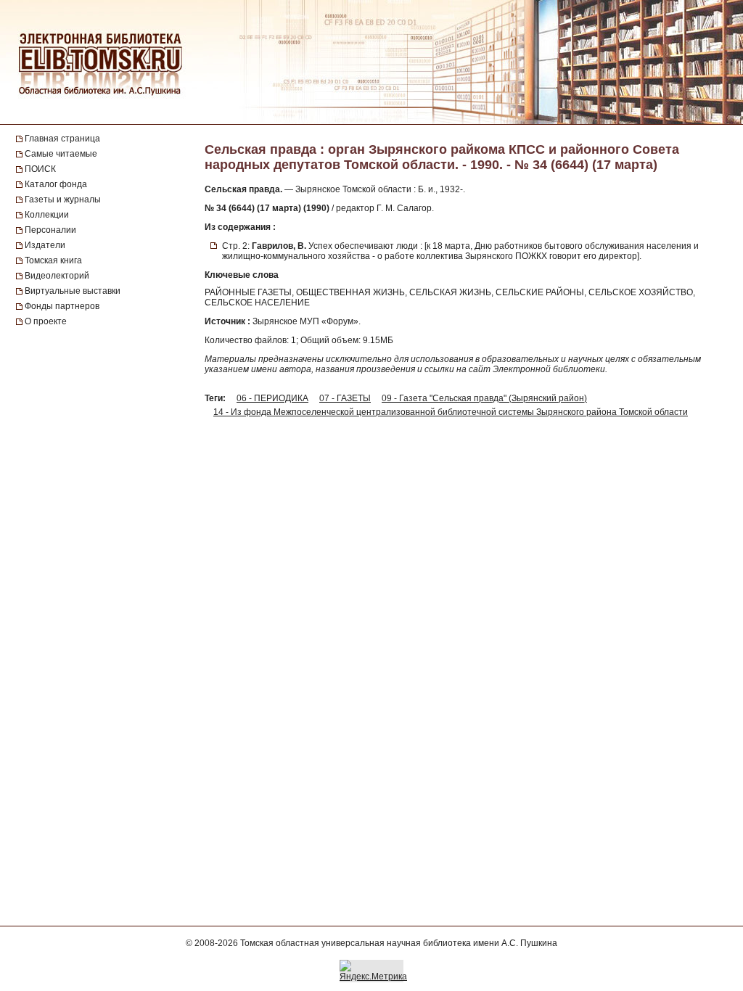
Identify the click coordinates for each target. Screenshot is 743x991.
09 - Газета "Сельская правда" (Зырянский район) (484, 398)
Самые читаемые (61, 154)
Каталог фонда (56, 184)
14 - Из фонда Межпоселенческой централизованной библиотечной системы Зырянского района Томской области (450, 412)
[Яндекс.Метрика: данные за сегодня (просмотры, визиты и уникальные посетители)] (373, 971)
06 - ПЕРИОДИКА (272, 398)
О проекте (46, 321)
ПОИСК (40, 169)
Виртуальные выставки (72, 291)
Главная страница (62, 138)
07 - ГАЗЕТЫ (345, 398)
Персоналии (50, 230)
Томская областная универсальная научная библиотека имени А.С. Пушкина (398, 943)
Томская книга (53, 260)
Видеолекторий (57, 276)
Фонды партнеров (62, 306)
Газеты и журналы (63, 199)
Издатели (45, 245)
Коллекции (47, 215)
